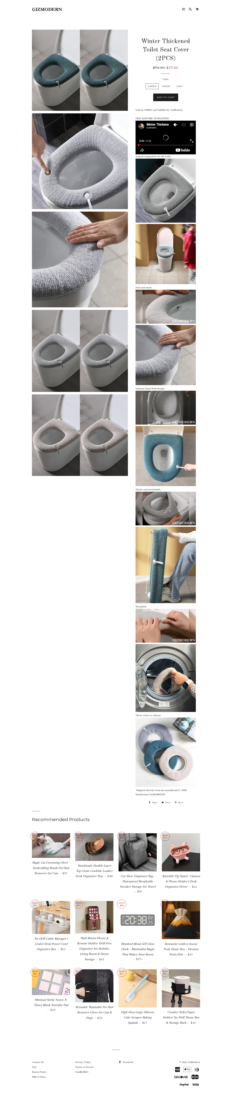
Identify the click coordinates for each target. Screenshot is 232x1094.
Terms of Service (84, 1067)
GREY (179, 86)
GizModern (194, 1062)
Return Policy (39, 1071)
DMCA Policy (39, 1076)
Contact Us (38, 1062)
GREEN (152, 86)
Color (166, 79)
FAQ (34, 1067)
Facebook (127, 1062)
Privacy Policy (83, 1062)
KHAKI (167, 86)
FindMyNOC (82, 1071)
